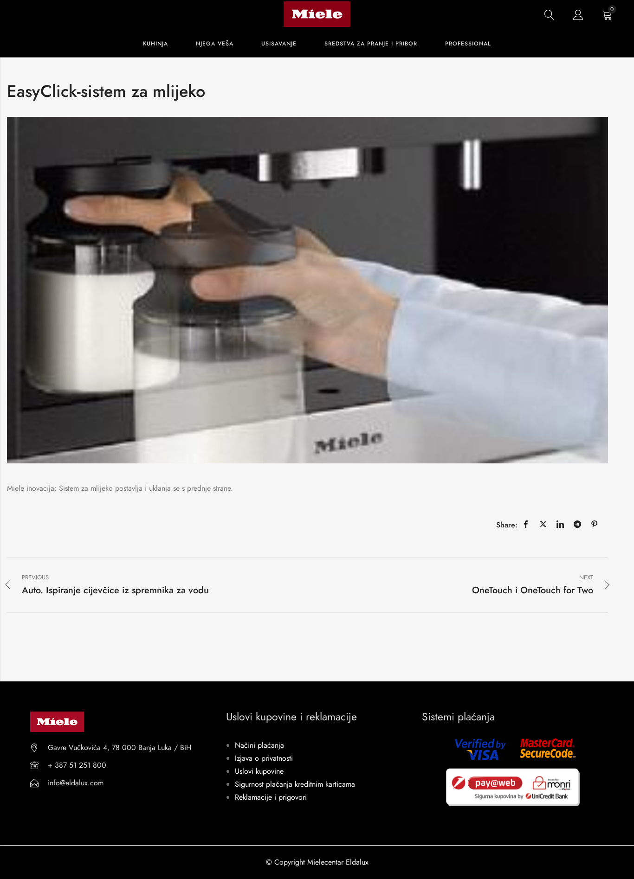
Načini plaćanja (259, 745)
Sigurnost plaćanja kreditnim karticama (295, 784)
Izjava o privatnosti (264, 758)
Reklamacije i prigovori (271, 797)
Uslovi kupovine (259, 771)
